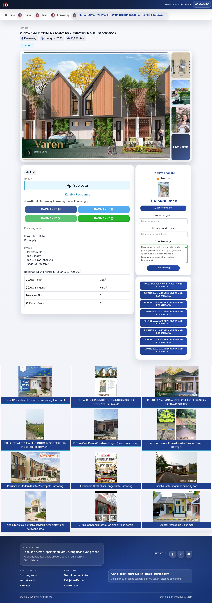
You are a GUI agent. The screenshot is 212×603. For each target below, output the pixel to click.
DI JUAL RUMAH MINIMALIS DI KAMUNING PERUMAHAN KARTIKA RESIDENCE (176, 402)
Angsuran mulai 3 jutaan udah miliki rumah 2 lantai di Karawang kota (35, 527)
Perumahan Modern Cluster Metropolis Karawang (35, 486)
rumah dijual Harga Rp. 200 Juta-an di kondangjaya (163, 294)
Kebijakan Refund (74, 580)
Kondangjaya (82, 201)
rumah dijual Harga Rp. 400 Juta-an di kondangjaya (163, 313)
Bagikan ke (49, 209)
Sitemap (25, 585)
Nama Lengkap (163, 215)
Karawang (45, 201)
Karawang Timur (63, 201)
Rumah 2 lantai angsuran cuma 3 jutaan (176, 486)
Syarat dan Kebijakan (76, 575)
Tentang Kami (28, 575)
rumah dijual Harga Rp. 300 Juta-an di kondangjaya (163, 303)
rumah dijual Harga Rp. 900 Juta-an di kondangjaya (163, 350)
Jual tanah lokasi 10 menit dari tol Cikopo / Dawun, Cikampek (176, 445)
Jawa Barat (31, 201)
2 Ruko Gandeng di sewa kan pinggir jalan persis (106, 525)
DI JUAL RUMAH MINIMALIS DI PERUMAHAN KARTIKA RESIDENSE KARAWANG (106, 402)
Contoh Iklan (71, 585)
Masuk (203, 4)
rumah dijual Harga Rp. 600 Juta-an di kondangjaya (163, 331)
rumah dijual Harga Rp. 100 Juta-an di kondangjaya (163, 285)
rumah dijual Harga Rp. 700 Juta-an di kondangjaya (163, 341)
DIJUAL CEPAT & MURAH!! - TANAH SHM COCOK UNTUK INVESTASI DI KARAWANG (35, 445)
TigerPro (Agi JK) (163, 173)
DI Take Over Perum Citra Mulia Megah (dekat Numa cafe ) (105, 443)
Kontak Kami (27, 580)
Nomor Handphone (163, 228)
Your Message (163, 241)
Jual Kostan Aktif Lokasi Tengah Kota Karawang (106, 486)
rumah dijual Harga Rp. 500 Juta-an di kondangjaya (163, 322)
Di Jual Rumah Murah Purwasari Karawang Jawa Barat (35, 400)
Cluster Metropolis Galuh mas (177, 525)
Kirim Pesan (162, 268)
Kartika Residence (77, 194)
